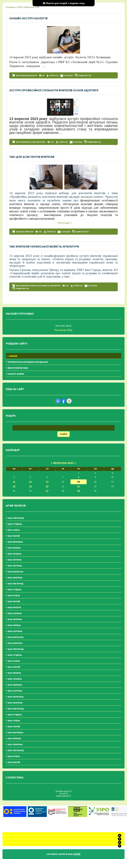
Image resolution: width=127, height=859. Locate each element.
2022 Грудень (15, 655)
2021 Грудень (14, 589)
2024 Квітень (14, 738)
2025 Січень (14, 756)
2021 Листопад (15, 583)
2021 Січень (14, 530)
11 (14, 482)
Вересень (29, 7)
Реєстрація (60, 330)
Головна (10, 7)
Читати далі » (65, 222)
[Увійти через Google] (69, 400)
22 (78, 486)
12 (30, 482)
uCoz (77, 854)
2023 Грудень (15, 715)
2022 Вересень (16, 637)
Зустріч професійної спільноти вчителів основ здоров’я (53, 90)
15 (78, 481)
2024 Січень (14, 721)
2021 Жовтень (15, 578)
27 (47, 491)
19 (30, 486)
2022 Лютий (14, 601)
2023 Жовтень (15, 703)
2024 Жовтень (15, 744)
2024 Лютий (14, 726)
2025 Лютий (14, 762)
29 (78, 491)
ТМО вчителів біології (26, 75)
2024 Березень (15, 732)
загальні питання (24, 232)
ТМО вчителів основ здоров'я (30, 142)
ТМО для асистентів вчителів (31, 157)
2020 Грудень (15, 524)
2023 (19, 7)
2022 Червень (15, 619)
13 (47, 482)
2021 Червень (15, 560)
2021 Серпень (15, 566)
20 (47, 486)
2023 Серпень (15, 691)
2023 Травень (15, 679)
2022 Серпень (15, 631)
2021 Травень (14, 554)
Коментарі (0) (84, 75)
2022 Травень (15, 613)
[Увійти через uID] (57, 400)
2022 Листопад (16, 649)
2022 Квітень (14, 607)
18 (14, 486)
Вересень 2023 (63, 463)
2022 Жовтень (15, 643)
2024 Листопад (16, 750)
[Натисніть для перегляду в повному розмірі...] (63, 52)
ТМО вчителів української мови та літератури (44, 246)
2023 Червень (15, 685)
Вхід (70, 330)
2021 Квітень (14, 548)
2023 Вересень (16, 697)
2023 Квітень (14, 673)
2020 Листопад (16, 518)
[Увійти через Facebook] (63, 400)
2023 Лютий (14, 667)
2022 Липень (14, 625)
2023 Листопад (16, 709)
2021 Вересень (15, 572)
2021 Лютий (14, 536)
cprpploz (53, 75)
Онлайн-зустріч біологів (28, 18)
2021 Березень (15, 542)
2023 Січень (14, 661)
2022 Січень (14, 595)
